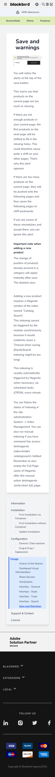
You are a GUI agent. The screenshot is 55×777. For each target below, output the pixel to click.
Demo (30, 20)
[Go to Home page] (20, 4)
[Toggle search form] (43, 4)
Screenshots (13, 20)
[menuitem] (17, 503)
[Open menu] (5, 4)
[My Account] (47, 4)
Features (45, 20)
